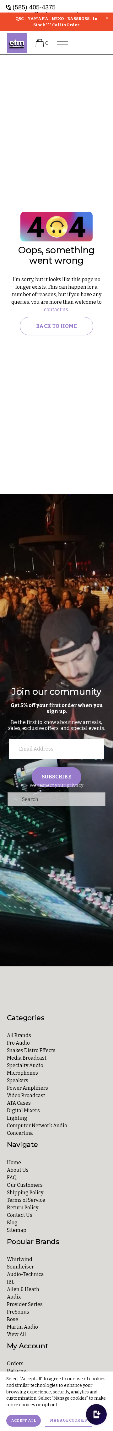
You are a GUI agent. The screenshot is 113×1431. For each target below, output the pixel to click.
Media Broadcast (26, 1058)
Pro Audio (18, 1043)
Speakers (17, 1080)
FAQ (12, 1177)
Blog (12, 1223)
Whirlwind (19, 1259)
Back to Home (56, 326)
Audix (14, 1297)
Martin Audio (22, 1327)
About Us (18, 1170)
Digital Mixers (23, 1110)
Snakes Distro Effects (31, 1050)
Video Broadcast (26, 1095)
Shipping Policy (25, 1193)
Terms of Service (26, 1200)
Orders (15, 1363)
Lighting (17, 1118)
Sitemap (16, 1230)
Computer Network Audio (37, 1126)
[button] (107, 18)
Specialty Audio (25, 1065)
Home (14, 1162)
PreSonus (18, 1312)
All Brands (19, 1035)
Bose (12, 1319)
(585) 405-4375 (34, 7)
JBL (10, 1282)
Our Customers (25, 1185)
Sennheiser (20, 1267)
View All (16, 1334)
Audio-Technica (25, 1274)
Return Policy (22, 1208)
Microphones (22, 1073)
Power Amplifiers (27, 1088)
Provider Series (25, 1304)
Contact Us (19, 1215)
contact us (56, 310)
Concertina (20, 1133)
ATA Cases (19, 1103)
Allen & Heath (23, 1289)
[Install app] (96, 1414)
